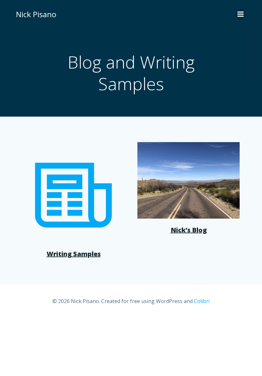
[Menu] (240, 14)
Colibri (202, 301)
